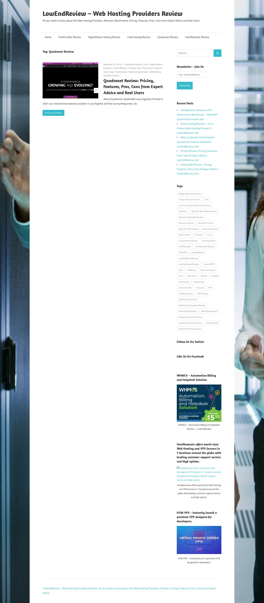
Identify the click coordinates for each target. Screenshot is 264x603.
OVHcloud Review (208, 270)
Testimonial (108, 71)
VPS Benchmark (186, 293)
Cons (145, 64)
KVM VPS (183, 252)
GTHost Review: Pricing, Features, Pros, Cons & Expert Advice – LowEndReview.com (197, 155)
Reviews (215, 275)
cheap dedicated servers (189, 199)
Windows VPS (212, 322)
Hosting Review (209, 240)
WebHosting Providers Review (192, 305)
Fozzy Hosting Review (188, 240)
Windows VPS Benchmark (190, 328)
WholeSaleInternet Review (190, 322)
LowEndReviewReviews (189, 264)
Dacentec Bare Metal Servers (204, 211)
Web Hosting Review (188, 311)
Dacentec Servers (205, 222)
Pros (139, 68)
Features (107, 68)
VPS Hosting (202, 293)
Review (158, 68)
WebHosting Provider (138, 71)
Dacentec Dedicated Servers (191, 217)
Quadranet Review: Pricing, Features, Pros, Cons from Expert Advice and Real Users (133, 86)
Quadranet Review (168, 37)
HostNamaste (185, 246)
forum (209, 234)
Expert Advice (156, 64)
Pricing (132, 68)
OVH (181, 270)
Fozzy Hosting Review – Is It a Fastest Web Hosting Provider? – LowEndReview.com (195, 128)
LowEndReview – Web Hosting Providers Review (113, 13)
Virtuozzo (200, 287)
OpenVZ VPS (209, 264)
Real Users (148, 68)
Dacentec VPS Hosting (188, 228)
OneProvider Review (70, 37)
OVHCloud (191, 270)
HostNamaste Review (197, 37)
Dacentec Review (186, 222)
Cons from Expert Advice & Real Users (195, 205)
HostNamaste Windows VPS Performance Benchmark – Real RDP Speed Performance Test (197, 114)
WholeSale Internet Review (190, 317)
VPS (210, 287)
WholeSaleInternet (209, 311)
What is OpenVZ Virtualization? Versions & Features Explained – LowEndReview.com (196, 141)
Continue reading (52, 112)
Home (48, 37)
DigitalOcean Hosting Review (104, 37)
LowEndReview (120, 68)
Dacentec (183, 211)
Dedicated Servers (210, 228)
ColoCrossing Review (138, 37)
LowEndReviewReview (188, 258)
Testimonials (121, 71)
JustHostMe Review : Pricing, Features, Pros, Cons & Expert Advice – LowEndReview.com (198, 169)
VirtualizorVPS (185, 287)
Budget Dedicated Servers (190, 193)
